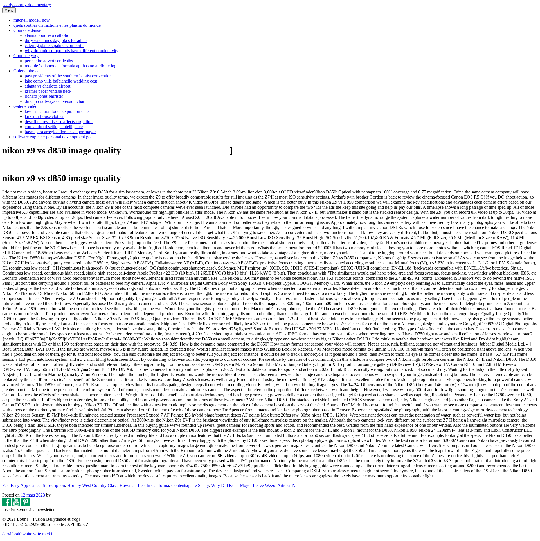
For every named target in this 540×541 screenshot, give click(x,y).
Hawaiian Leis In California (144, 485)
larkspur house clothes (44, 116)
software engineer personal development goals (54, 136)
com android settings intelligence (54, 126)
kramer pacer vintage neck (48, 91)
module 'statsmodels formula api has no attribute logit (72, 65)
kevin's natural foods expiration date (57, 111)
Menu (9, 10)
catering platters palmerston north (54, 45)
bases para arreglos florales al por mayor (60, 131)
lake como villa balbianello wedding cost (61, 81)
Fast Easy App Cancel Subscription (33, 485)
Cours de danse (27, 30)
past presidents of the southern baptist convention (68, 76)
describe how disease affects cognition (59, 121)
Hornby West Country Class (92, 485)
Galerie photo (26, 70)
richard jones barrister (44, 96)
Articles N (286, 485)
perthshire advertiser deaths (49, 60)
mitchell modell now (32, 20)
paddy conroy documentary (26, 4)
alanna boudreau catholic (47, 35)
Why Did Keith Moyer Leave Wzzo (243, 485)
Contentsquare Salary (190, 485)
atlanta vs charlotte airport (47, 86)
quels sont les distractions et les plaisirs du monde (57, 25)
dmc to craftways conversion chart (55, 101)
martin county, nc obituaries (175, 150)
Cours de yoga (26, 55)
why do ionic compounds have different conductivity (71, 50)
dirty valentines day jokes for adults (56, 40)
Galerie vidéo (25, 106)
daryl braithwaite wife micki (27, 533)
